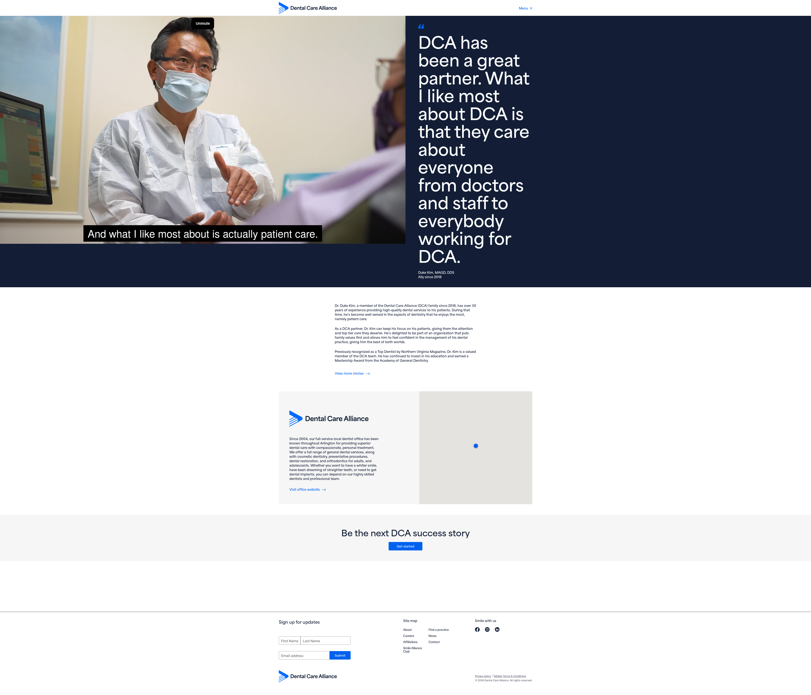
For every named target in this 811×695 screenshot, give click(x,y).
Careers (408, 635)
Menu (523, 8)
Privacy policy (483, 676)
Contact (434, 641)
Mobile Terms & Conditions (510, 676)
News (433, 635)
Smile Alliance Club (412, 649)
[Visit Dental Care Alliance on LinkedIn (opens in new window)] (497, 629)
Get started (405, 546)
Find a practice (439, 629)
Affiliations (410, 641)
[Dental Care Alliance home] (308, 8)
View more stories (349, 373)
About (407, 629)
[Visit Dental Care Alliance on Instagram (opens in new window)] (487, 629)
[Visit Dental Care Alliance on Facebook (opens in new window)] (477, 629)
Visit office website (307, 489)
